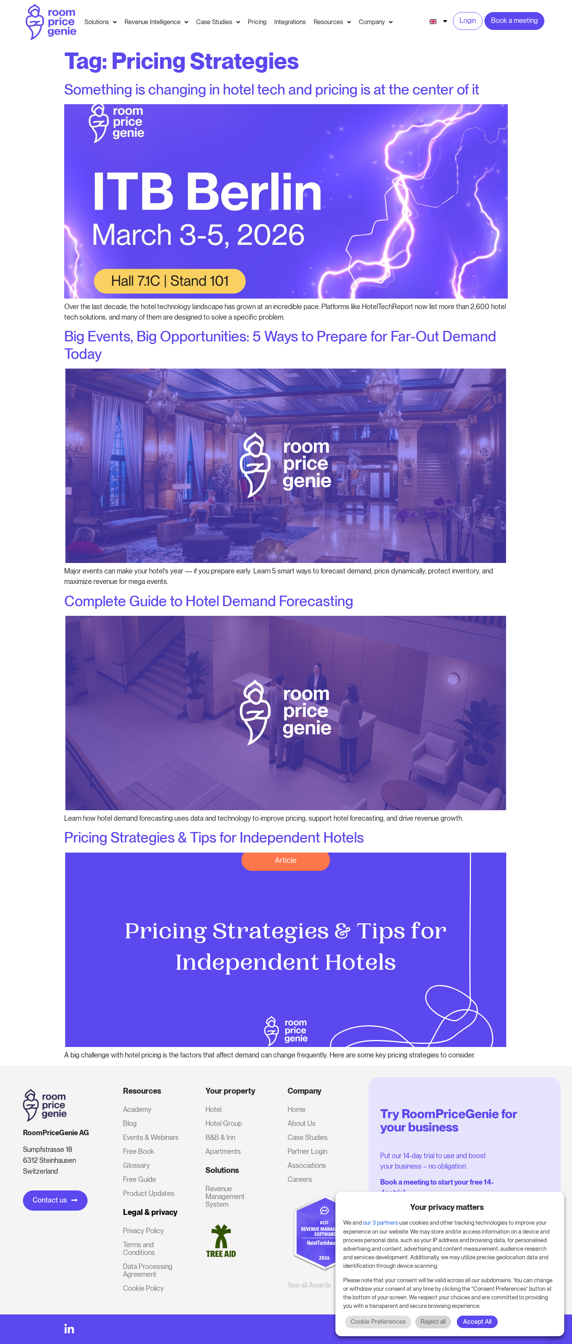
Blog (130, 1123)
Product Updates (148, 1193)
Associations (307, 1165)
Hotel (213, 1109)
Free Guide (139, 1179)
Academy (137, 1109)
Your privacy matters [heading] (447, 1207)
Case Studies (308, 1137)
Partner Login (307, 1151)
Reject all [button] (433, 1321)
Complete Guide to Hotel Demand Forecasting (208, 601)
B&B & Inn (220, 1137)
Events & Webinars (151, 1137)
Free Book (138, 1151)
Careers (300, 1179)
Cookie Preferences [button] (378, 1321)
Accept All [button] (477, 1321)
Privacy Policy (143, 1231)
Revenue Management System (225, 1196)
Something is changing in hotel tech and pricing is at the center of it (271, 89)
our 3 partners (380, 1222)
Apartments (223, 1151)
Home (296, 1109)
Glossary (136, 1165)
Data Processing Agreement (147, 1270)
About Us (302, 1123)
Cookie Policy (143, 1288)
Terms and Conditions (139, 1249)
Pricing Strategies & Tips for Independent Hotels (214, 837)
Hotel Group (223, 1123)
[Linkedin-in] (69, 1329)
